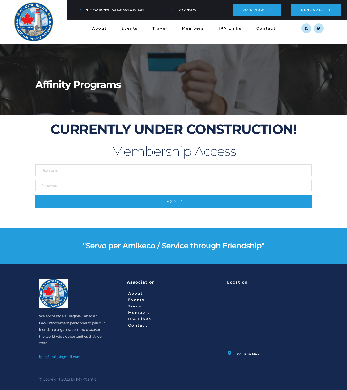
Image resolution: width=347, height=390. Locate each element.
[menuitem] (99, 28)
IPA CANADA (186, 10)
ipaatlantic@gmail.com (59, 356)
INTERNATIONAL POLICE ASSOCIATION (114, 10)
